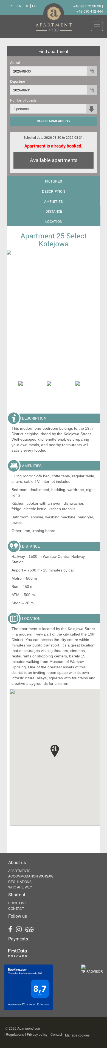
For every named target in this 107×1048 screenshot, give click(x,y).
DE (26, 6)
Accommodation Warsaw (30, 876)
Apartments (19, 870)
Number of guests (23, 100)
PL (12, 6)
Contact (16, 908)
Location (53, 221)
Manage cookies (77, 1035)
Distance (54, 211)
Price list (17, 902)
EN (19, 6)
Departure (17, 81)
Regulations (20, 881)
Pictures (53, 181)
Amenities (53, 201)
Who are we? (20, 887)
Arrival (15, 62)
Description (53, 191)
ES (34, 6)
